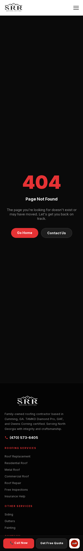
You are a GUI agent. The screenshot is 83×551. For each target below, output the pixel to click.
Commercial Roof (17, 476)
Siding (9, 514)
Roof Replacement (17, 456)
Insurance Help (15, 496)
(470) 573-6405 (24, 437)
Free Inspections (16, 489)
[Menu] (76, 8)
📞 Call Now (19, 543)
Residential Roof (16, 463)
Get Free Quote (51, 543)
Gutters (10, 521)
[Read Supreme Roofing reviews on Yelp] (74, 543)
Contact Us (56, 233)
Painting (10, 527)
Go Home (24, 233)
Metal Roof (12, 469)
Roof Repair (13, 483)
